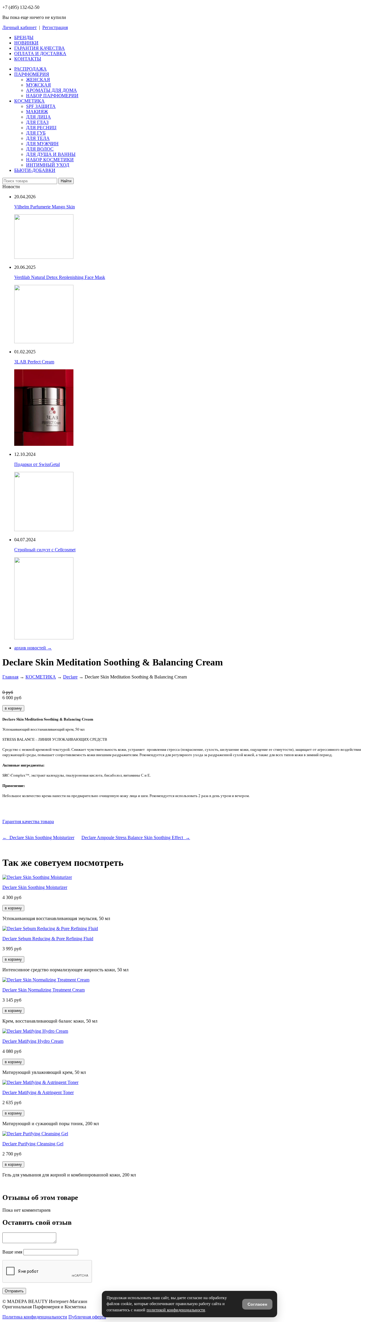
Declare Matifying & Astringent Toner (38, 1092)
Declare (70, 676)
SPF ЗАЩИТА (41, 106)
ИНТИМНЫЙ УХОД (47, 164)
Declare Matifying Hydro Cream (32, 1041)
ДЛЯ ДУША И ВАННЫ (51, 154)
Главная (10, 676)
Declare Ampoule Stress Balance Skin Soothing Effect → (135, 837)
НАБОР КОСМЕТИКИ (50, 159)
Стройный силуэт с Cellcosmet (45, 549)
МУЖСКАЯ (38, 84)
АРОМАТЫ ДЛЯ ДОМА (51, 90)
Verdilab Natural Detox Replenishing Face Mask (59, 277)
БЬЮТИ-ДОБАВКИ (34, 170)
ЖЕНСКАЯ (38, 79)
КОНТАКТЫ (27, 58)
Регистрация (55, 27)
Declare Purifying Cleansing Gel (32, 1143)
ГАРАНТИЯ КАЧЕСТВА (39, 48)
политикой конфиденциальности (176, 1310)
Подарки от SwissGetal (37, 464)
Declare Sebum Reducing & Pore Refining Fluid (47, 938)
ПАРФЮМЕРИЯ (31, 74)
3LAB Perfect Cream (34, 361)
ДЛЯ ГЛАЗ (37, 122)
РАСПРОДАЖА (30, 68)
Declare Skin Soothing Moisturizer (34, 887)
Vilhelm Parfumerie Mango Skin (44, 206)
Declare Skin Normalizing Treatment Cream (43, 989)
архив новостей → (33, 647)
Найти (66, 181)
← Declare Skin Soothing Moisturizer (38, 837)
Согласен (257, 1304)
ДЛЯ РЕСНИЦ (41, 127)
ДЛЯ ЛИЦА (38, 116)
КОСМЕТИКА (29, 100)
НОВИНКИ (26, 42)
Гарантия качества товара (28, 821)
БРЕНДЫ (23, 37)
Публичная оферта (87, 1316)
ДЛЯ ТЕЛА (38, 138)
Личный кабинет (19, 27)
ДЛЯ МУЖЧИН (42, 143)
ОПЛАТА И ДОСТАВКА (40, 53)
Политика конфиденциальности (34, 1316)
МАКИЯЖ (37, 111)
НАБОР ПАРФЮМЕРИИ (52, 95)
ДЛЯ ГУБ (36, 132)
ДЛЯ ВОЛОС (40, 148)
